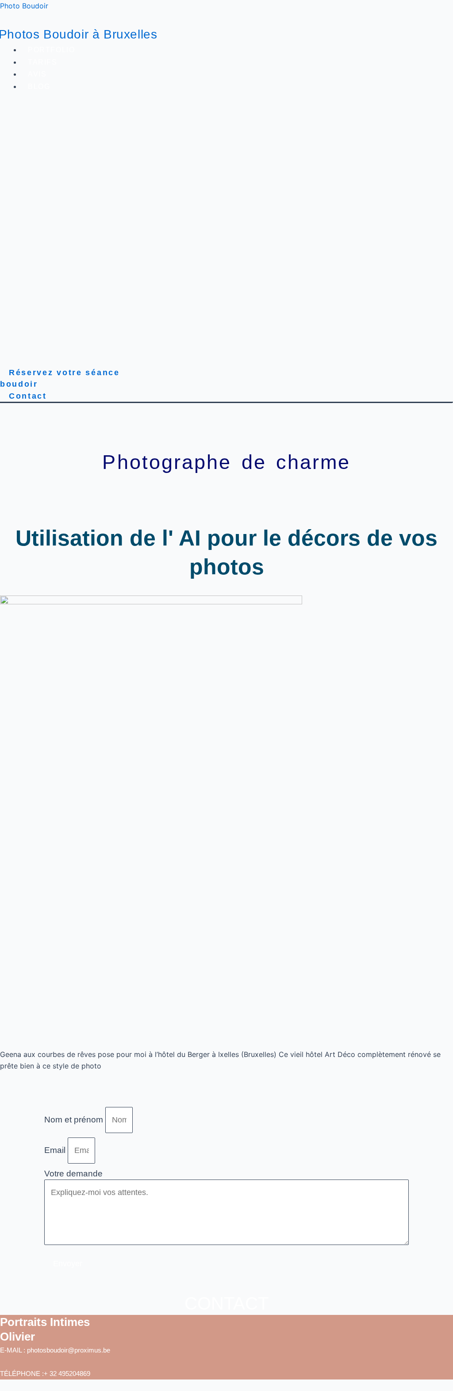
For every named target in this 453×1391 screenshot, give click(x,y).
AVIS (37, 74)
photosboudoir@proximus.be (68, 1350)
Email (56, 1150)
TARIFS (43, 62)
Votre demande (73, 1173)
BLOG (39, 86)
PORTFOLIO (51, 50)
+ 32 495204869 (67, 1373)
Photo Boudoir (24, 5)
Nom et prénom (74, 1119)
